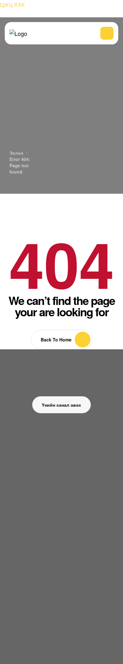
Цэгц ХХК (12, 4)
